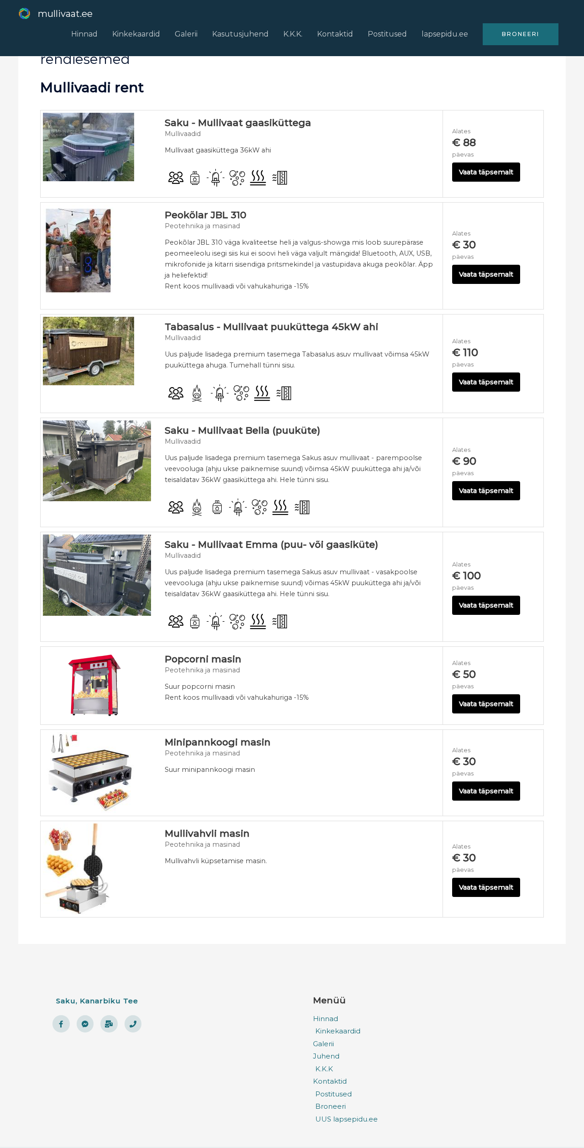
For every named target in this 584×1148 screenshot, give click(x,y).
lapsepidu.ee (445, 34)
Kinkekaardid (136, 34)
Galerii (186, 34)
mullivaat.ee (65, 13)
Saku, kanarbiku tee (97, 1000)
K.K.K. (292, 34)
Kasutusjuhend (240, 34)
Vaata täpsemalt (486, 172)
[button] (520, 34)
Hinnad (84, 34)
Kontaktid (335, 34)
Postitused (387, 34)
